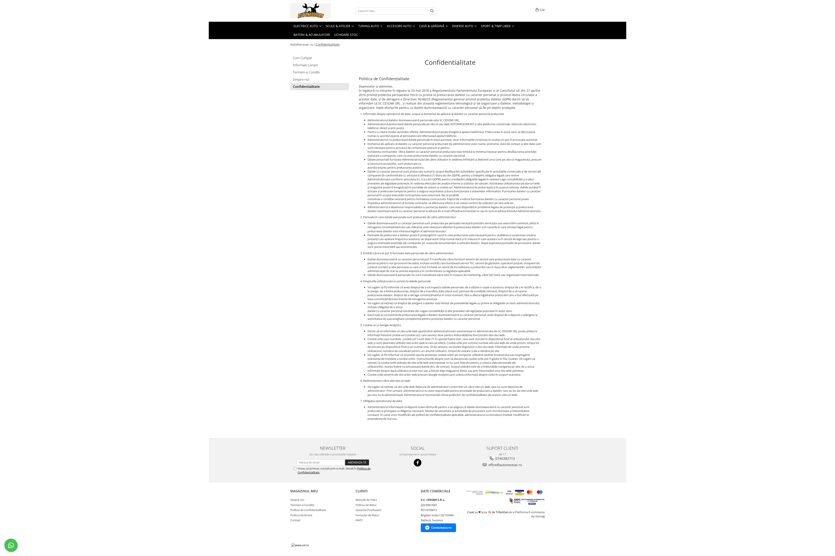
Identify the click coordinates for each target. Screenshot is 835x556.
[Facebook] (417, 462)
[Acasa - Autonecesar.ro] (312, 10)
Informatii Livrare (305, 65)
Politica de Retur (366, 505)
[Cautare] (432, 11)
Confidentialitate (328, 44)
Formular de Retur (367, 515)
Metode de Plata (366, 500)
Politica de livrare (301, 515)
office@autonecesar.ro (505, 465)
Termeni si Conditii (306, 72)
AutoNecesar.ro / (302, 44)
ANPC (359, 520)
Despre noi (301, 79)
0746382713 (504, 458)
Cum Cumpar (302, 58)
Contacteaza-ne (441, 527)
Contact (295, 520)
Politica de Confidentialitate (308, 510)
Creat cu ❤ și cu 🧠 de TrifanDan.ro (490, 512)
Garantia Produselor (369, 510)
